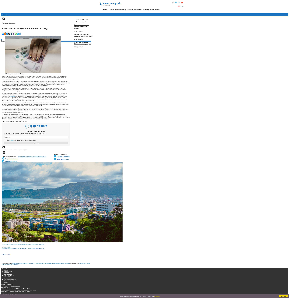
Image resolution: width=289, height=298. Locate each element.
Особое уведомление (9, 275)
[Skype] (18, 34)
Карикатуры (130, 9)
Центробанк (30, 156)
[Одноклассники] (5, 34)
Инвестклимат (5, 14)
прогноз (25, 156)
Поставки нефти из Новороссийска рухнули (82, 43)
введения (12, 96)
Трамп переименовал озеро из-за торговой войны (81, 26)
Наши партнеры (8, 271)
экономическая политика (39, 156)
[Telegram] (20, 34)
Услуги (157, 9)
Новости (112, 9)
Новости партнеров (120, 9)
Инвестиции (12, 23)
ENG (182, 6)
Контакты (146, 9)
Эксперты (105, 9)
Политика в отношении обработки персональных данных (10, 281)
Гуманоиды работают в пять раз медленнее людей (83, 35)
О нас (5, 268)
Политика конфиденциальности (9, 294)
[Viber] (13, 34)
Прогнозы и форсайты (81, 21)
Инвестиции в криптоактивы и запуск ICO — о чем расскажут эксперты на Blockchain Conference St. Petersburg (41, 263)
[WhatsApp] (16, 34)
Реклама (152, 9)
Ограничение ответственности (8, 277)
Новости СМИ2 (6, 254)
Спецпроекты (137, 9)
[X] (9, 34)
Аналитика (5, 23)
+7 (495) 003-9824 (15, 286)
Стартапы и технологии (63, 156)
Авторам (6, 270)
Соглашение (157, 296)
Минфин (20, 156)
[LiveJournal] (11, 34)
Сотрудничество (8, 274)
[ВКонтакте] (3, 34)
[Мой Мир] (7, 34)
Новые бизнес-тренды (63, 159)
